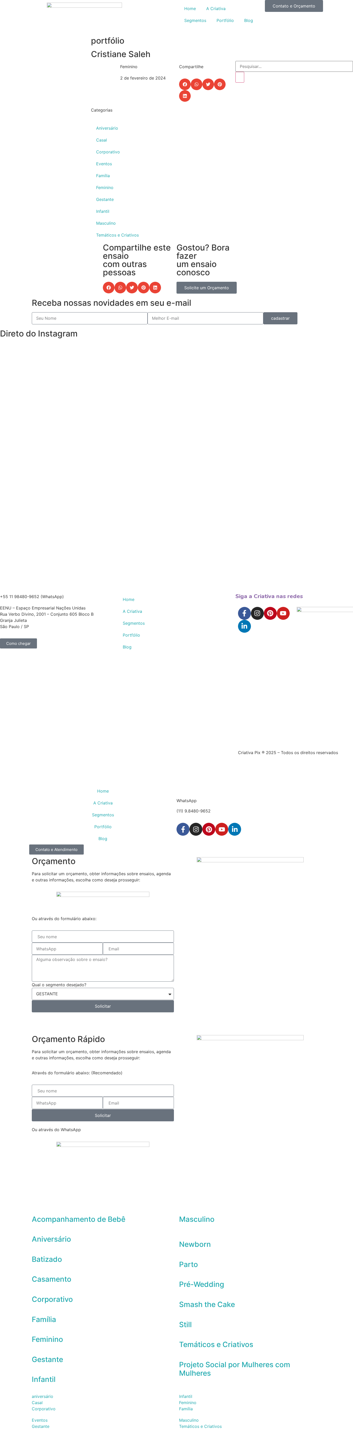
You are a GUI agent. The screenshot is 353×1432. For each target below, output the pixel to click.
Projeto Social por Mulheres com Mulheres (234, 1369)
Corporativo (108, 151)
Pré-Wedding (201, 1284)
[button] (185, 84)
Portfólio (225, 20)
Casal (101, 140)
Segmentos (195, 20)
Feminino (104, 187)
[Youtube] (283, 613)
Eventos (104, 163)
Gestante (105, 199)
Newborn (195, 1244)
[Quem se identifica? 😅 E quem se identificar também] (227, 367)
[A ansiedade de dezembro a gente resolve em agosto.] (278, 389)
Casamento (51, 1279)
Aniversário (107, 128)
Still (185, 1324)
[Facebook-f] (244, 613)
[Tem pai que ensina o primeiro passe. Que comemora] (329, 402)
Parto (188, 1264)
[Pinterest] (270, 613)
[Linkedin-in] (244, 626)
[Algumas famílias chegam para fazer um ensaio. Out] (24, 467)
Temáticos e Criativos (117, 235)
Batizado (47, 1259)
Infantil (102, 211)
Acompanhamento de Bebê (78, 1219)
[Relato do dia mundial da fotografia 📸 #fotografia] (75, 355)
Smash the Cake (207, 1304)
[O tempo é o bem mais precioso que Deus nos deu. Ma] (126, 383)
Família (103, 175)
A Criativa (216, 8)
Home (190, 8)
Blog (248, 20)
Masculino (106, 223)
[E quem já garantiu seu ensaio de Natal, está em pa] (176, 367)
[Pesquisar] (239, 77)
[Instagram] (257, 613)
